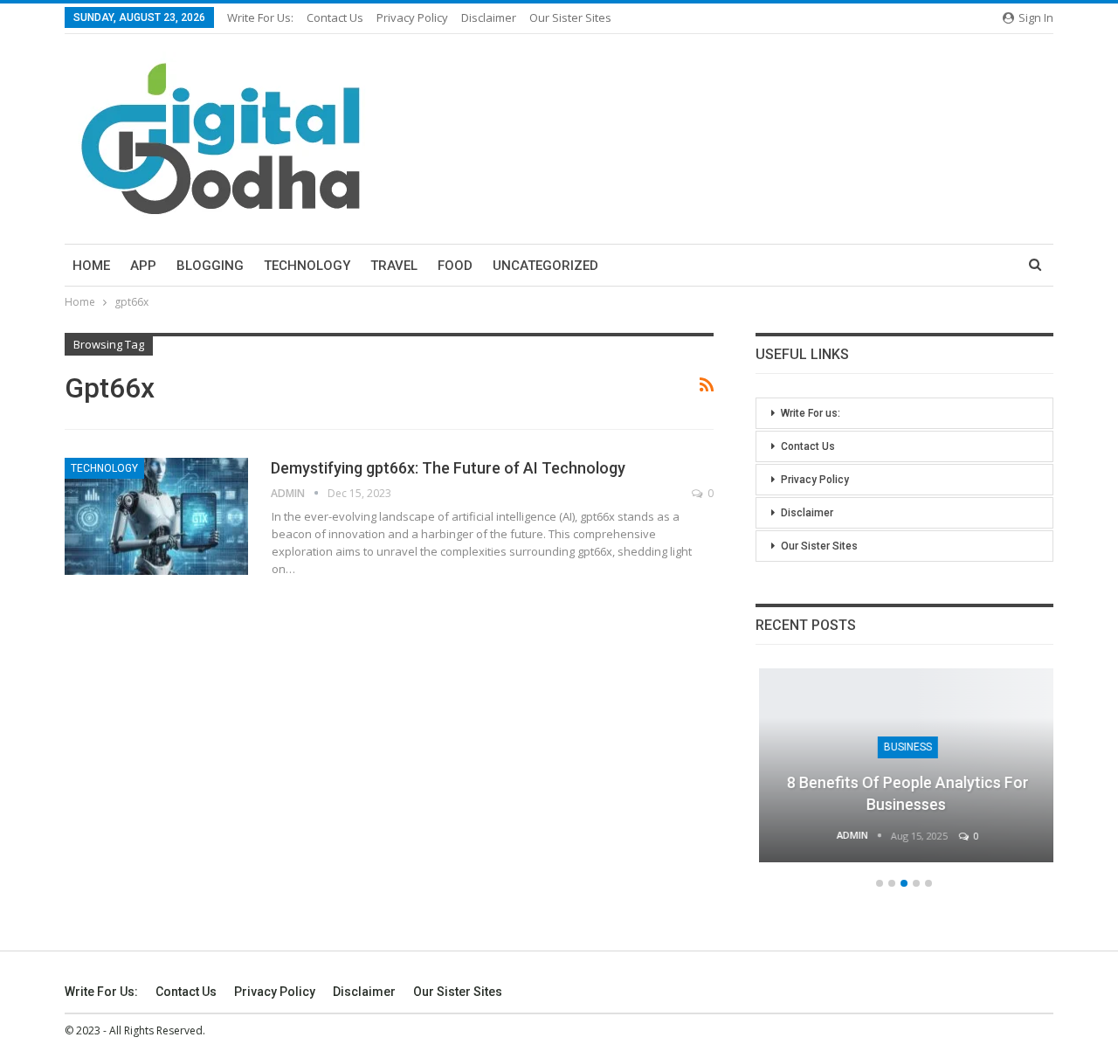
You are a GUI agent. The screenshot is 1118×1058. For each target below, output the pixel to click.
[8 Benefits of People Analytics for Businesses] (905, 765)
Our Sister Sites (570, 17)
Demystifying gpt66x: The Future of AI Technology (448, 468)
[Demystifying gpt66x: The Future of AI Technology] (156, 516)
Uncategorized (545, 265)
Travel (394, 265)
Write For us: (260, 17)
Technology (307, 265)
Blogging (210, 265)
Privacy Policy (412, 17)
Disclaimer (488, 17)
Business (904, 747)
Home (91, 265)
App (143, 265)
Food (455, 265)
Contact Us (335, 17)
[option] (905, 774)
